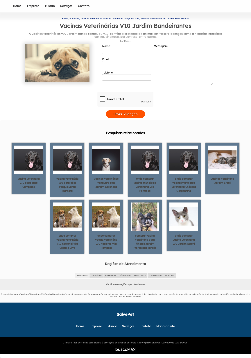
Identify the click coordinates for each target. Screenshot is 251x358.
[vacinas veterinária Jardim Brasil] (222, 159)
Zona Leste (140, 275)
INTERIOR (110, 275)
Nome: (106, 46)
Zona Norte (155, 275)
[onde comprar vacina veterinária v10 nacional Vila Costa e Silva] (67, 216)
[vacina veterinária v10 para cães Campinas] (29, 159)
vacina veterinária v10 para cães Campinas (29, 182)
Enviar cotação (125, 114)
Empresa (33, 6)
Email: (106, 59)
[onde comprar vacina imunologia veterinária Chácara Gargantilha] (184, 159)
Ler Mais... (125, 41)
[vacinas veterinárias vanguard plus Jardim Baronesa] (106, 159)
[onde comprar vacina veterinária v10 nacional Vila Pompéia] (106, 216)
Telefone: (108, 72)
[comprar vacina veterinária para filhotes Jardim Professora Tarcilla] (145, 216)
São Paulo (125, 275)
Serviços (66, 6)
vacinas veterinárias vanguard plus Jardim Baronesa (106, 182)
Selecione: (82, 275)
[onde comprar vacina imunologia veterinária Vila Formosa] (145, 159)
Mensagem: (161, 46)
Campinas (96, 275)
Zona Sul (169, 275)
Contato (83, 6)
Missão (50, 6)
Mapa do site (165, 326)
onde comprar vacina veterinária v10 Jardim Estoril (184, 239)
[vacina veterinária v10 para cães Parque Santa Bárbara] (67, 159)
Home (17, 6)
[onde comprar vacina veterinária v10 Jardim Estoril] (184, 216)
